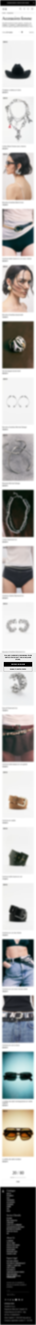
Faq (8, 1233)
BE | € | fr (10, 1295)
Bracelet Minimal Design (11, 483)
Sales (8, 1211)
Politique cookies (12, 1261)
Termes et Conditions (14, 1265)
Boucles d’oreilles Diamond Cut (13, 652)
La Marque (10, 1241)
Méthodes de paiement (14, 1229)
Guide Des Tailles (12, 1231)
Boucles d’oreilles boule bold (12, 315)
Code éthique (11, 1267)
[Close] (34, 3)
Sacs (8, 1198)
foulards (12, 24)
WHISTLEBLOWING (12, 1274)
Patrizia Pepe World (13, 1245)
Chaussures (10, 1200)
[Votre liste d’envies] (28, 9)
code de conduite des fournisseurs (14, 1276)
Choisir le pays (11, 1254)
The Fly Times (11, 1243)
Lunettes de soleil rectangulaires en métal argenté (17, 1102)
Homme (9, 1206)
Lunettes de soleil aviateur (11, 1159)
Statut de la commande (14, 1225)
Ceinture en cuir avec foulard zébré (15, 989)
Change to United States (18, 669)
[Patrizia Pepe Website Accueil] (6, 9)
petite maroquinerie (22, 24)
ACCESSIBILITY (11, 1270)
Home (3, 13)
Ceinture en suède (8, 820)
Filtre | (7, 32)
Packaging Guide (12, 1251)
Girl (8, 1209)
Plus (17, 1181)
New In (9, 1193)
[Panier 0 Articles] (32, 9)
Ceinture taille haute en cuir (12, 877)
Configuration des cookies (15, 1272)
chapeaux (4, 24)
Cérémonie (10, 1204)
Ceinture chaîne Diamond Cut (13, 596)
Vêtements (10, 1196)
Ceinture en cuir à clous (10, 1045)
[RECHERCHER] (20, 9)
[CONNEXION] (24, 9)
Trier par (31, 32)
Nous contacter (12, 1220)
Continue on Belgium (18, 664)
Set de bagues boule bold (11, 371)
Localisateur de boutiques (15, 1227)
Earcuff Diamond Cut (9, 708)
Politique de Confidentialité (16, 1263)
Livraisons (10, 1222)
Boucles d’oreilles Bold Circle (13, 202)
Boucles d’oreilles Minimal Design (14, 427)
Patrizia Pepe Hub (12, 1247)
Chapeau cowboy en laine (11, 90)
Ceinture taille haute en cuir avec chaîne (16, 259)
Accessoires (10, 13)
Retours (9, 1218)
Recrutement (11, 1249)
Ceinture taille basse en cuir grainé (14, 764)
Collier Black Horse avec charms (14, 146)
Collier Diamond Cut (9, 540)
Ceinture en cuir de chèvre (11, 933)
